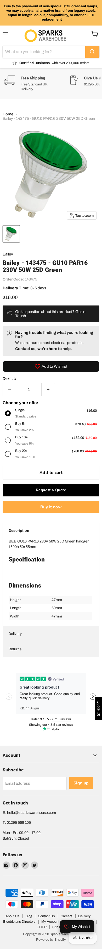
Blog (28, 916)
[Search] (92, 52)
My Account (50, 921)
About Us (12, 916)
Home (8, 114)
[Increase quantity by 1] (48, 389)
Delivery (15, 634)
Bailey (8, 254)
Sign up (81, 783)
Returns (14, 649)
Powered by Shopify (51, 939)
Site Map (59, 927)
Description (19, 531)
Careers (66, 916)
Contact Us (46, 916)
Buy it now (51, 507)
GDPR (42, 927)
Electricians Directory (19, 921)
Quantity (9, 378)
